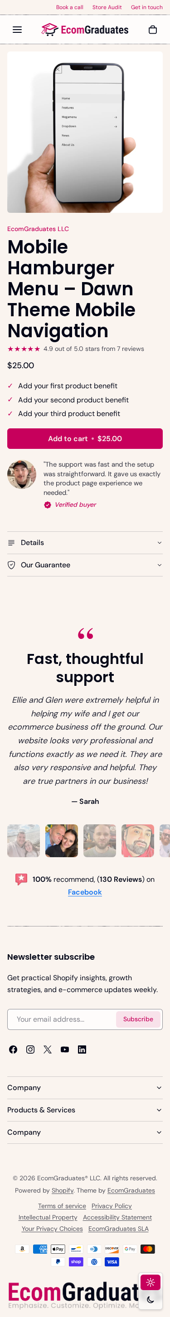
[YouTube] (64, 1049)
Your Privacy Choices (52, 1228)
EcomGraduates (131, 1190)
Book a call (69, 7)
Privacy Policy (112, 1206)
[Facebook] (13, 1049)
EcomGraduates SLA (118, 1228)
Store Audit (107, 7)
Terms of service (62, 1206)
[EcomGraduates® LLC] (85, 29)
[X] (47, 1049)
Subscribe (138, 1019)
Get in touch (147, 7)
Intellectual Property (48, 1217)
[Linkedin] (82, 1049)
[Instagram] (30, 1049)
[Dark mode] (150, 1299)
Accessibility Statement (117, 1217)
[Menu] (17, 30)
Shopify (62, 1190)
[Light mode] (150, 1282)
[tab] (23, 840)
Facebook (85, 892)
